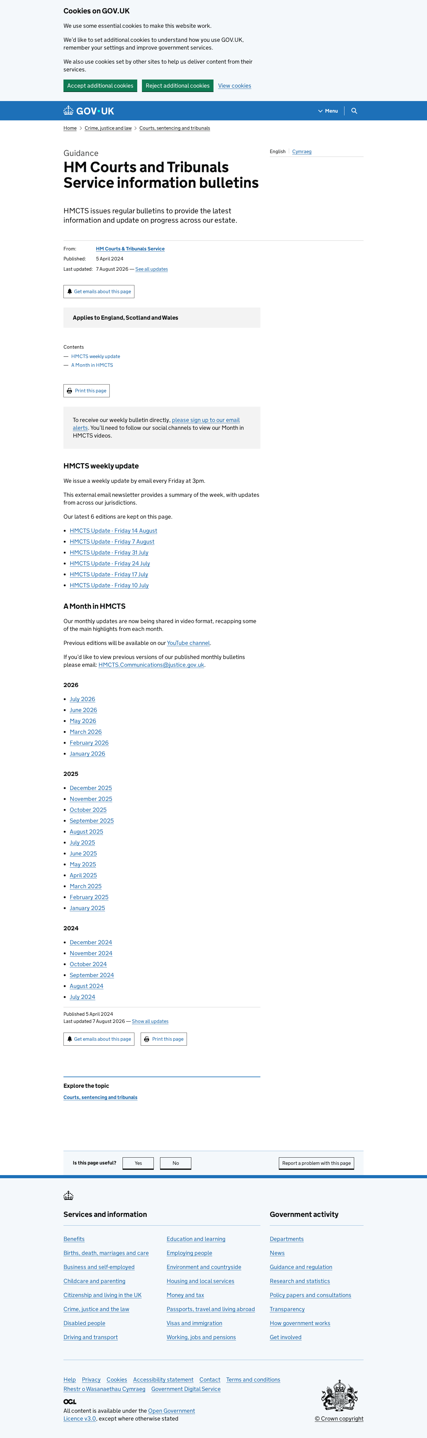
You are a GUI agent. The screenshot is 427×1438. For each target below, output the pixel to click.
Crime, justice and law (108, 128)
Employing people (189, 1252)
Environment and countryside (204, 1267)
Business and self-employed (99, 1267)
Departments (287, 1238)
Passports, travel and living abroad (211, 1309)
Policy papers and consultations (310, 1295)
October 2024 (88, 964)
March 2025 (86, 886)
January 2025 (87, 908)
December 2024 (91, 942)
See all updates (151, 269)
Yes (144, 1163)
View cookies (234, 86)
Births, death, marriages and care (106, 1252)
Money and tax (185, 1295)
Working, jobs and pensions (201, 1337)
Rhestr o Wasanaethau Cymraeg (104, 1388)
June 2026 (83, 710)
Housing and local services (200, 1281)
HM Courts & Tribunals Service (130, 249)
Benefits (74, 1238)
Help (69, 1379)
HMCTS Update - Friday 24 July (110, 563)
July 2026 (82, 699)
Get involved (286, 1337)
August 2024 (86, 986)
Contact (209, 1379)
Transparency (287, 1309)
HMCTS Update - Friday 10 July (109, 585)
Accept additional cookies (100, 85)
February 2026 (89, 742)
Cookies (117, 1379)
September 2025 (92, 820)
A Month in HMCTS (92, 365)
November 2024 (91, 953)
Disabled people (84, 1323)
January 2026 (87, 753)
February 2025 (89, 897)
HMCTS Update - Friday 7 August (112, 541)
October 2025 (88, 809)
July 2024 (82, 996)
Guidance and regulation (301, 1267)
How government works (300, 1323)
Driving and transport (90, 1337)
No (182, 1163)
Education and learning (196, 1238)
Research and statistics (300, 1281)
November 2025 (91, 798)
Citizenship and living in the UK (102, 1295)
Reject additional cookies (178, 85)
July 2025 (82, 842)
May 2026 (83, 720)
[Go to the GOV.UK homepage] (88, 111)
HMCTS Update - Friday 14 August (113, 530)
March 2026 (86, 731)
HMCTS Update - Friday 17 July (109, 574)
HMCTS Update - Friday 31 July (109, 552)
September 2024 (92, 975)
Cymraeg (302, 151)
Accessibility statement (163, 1379)
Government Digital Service (186, 1388)
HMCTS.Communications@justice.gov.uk (151, 664)
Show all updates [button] (150, 1021)
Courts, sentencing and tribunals (174, 128)
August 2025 (86, 831)
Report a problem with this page (316, 1163)
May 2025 (83, 864)
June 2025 (83, 853)
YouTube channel (188, 642)
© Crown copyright (339, 1418)
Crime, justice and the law (96, 1309)
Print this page (90, 391)
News (277, 1252)
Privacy (91, 1379)
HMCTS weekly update (95, 356)
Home (70, 128)
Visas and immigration (194, 1323)
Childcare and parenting (94, 1281)
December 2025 (91, 788)
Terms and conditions (253, 1379)
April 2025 (83, 875)
